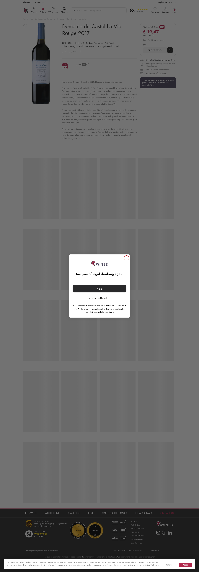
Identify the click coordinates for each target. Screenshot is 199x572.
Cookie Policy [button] (101, 565)
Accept (186, 565)
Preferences (171, 565)
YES (99, 288)
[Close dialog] (126, 258)
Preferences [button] (155, 565)
